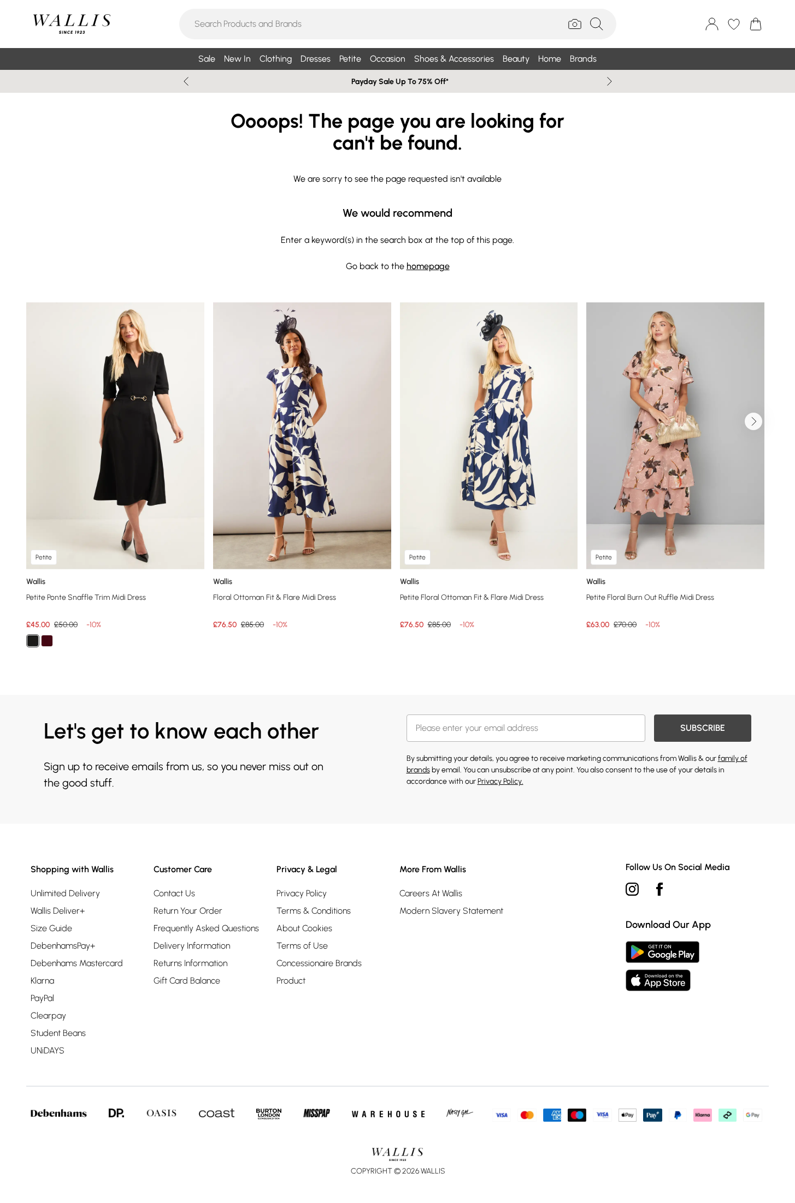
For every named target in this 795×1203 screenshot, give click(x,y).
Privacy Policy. (500, 781)
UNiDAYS (47, 1050)
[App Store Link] (662, 966)
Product (290, 980)
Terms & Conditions (313, 911)
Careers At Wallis (430, 893)
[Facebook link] (659, 889)
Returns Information (190, 963)
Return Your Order (188, 911)
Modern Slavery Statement (451, 911)
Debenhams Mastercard (77, 963)
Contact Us (174, 893)
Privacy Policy (301, 893)
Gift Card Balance (187, 980)
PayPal (42, 998)
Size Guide (51, 928)
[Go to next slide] (753, 421)
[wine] (47, 641)
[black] (33, 641)
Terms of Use (302, 945)
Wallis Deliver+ (58, 911)
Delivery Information (192, 945)
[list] (397, 481)
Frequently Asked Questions (206, 928)
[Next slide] (609, 81)
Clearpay (48, 1015)
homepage (428, 266)
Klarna (42, 980)
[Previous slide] (186, 81)
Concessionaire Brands (319, 963)
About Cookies (304, 928)
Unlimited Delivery (65, 893)
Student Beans (58, 1033)
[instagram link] (632, 889)
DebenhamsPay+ (63, 945)
